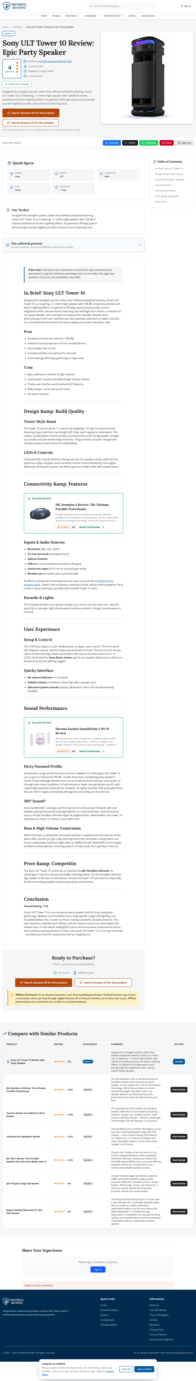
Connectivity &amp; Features (170, 179)
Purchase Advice (109, 1324)
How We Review (157, 1310)
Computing (90, 15)
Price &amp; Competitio (167, 196)
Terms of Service (158, 1334)
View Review (179, 1089)
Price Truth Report (159, 1314)
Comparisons (148, 15)
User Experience (163, 185)
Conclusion (160, 201)
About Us (154, 1305)
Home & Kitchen (112, 15)
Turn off (126, 1369)
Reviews (17, 26)
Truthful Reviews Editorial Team (55, 61)
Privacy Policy (156, 1329)
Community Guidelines (161, 1339)
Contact (153, 1319)
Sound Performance (165, 190)
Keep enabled (144, 1369)
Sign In (187, 6)
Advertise (154, 1324)
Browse (56, 15)
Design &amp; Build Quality (169, 174)
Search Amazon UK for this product (33, 113)
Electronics (71, 15)
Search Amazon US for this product (32, 122)
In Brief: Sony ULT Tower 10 (169, 168)
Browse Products (109, 1310)
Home (44, 15)
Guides (132, 15)
